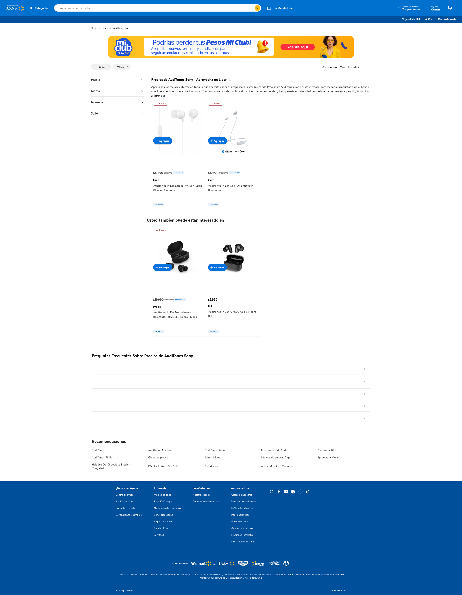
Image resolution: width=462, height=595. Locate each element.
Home (94, 28)
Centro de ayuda (447, 19)
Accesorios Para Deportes (277, 466)
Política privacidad (124, 590)
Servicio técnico (124, 501)
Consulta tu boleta (125, 508)
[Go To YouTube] (286, 491)
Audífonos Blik (326, 450)
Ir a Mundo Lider (283, 8)
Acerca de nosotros (241, 495)
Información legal (240, 515)
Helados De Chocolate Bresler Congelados (111, 466)
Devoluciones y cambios (129, 515)
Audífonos (98, 450)
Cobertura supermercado (206, 501)
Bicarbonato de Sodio (274, 450)
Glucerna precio (158, 457)
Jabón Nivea (212, 457)
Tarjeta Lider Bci (411, 19)
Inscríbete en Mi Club (242, 541)
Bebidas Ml (212, 466)
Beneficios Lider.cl (163, 515)
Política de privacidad (242, 508)
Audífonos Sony (215, 450)
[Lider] (231, 47)
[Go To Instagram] (293, 491)
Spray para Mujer (328, 457)
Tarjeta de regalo (163, 521)
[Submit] (257, 8)
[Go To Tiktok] (308, 491)
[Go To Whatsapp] (300, 491)
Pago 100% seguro (163, 501)
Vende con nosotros (242, 528)
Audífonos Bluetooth (161, 450)
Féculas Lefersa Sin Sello (163, 466)
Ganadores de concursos (167, 508)
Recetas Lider (161, 528)
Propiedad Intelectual (242, 535)
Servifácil (159, 535)
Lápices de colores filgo (276, 457)
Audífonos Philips (103, 457)
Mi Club (429, 19)
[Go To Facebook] (279, 491)
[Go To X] (271, 491)
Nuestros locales (201, 495)
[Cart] (451, 8)
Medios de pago (162, 495)
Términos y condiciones (243, 501)
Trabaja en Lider (239, 521)
